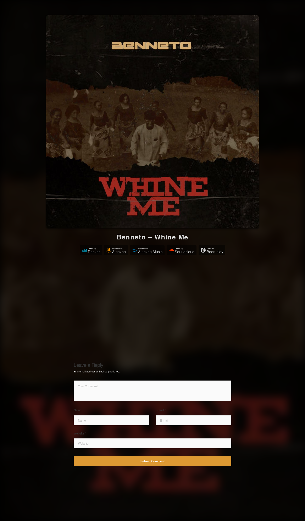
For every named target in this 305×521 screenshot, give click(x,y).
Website (80, 433)
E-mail (161, 410)
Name (78, 410)
